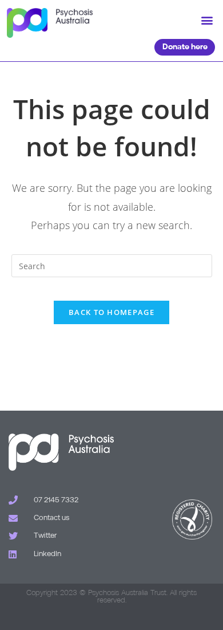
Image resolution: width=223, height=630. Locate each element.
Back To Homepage (111, 312)
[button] (206, 20)
